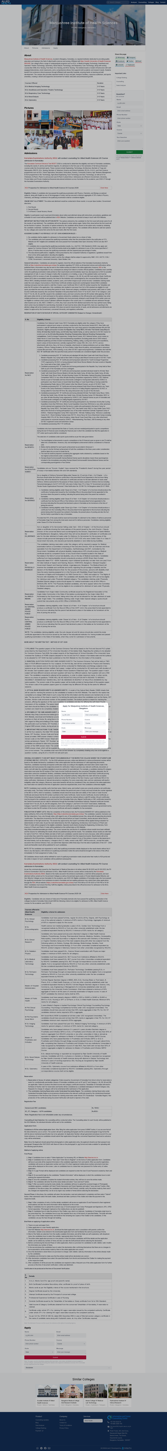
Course (87, 719)
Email (87, 711)
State (63, 728)
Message (88, 728)
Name (63, 711)
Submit (83, 737)
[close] (106, 704)
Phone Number (66, 719)
